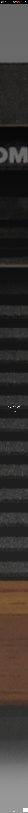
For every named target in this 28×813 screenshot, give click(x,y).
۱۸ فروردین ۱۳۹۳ (14, 411)
